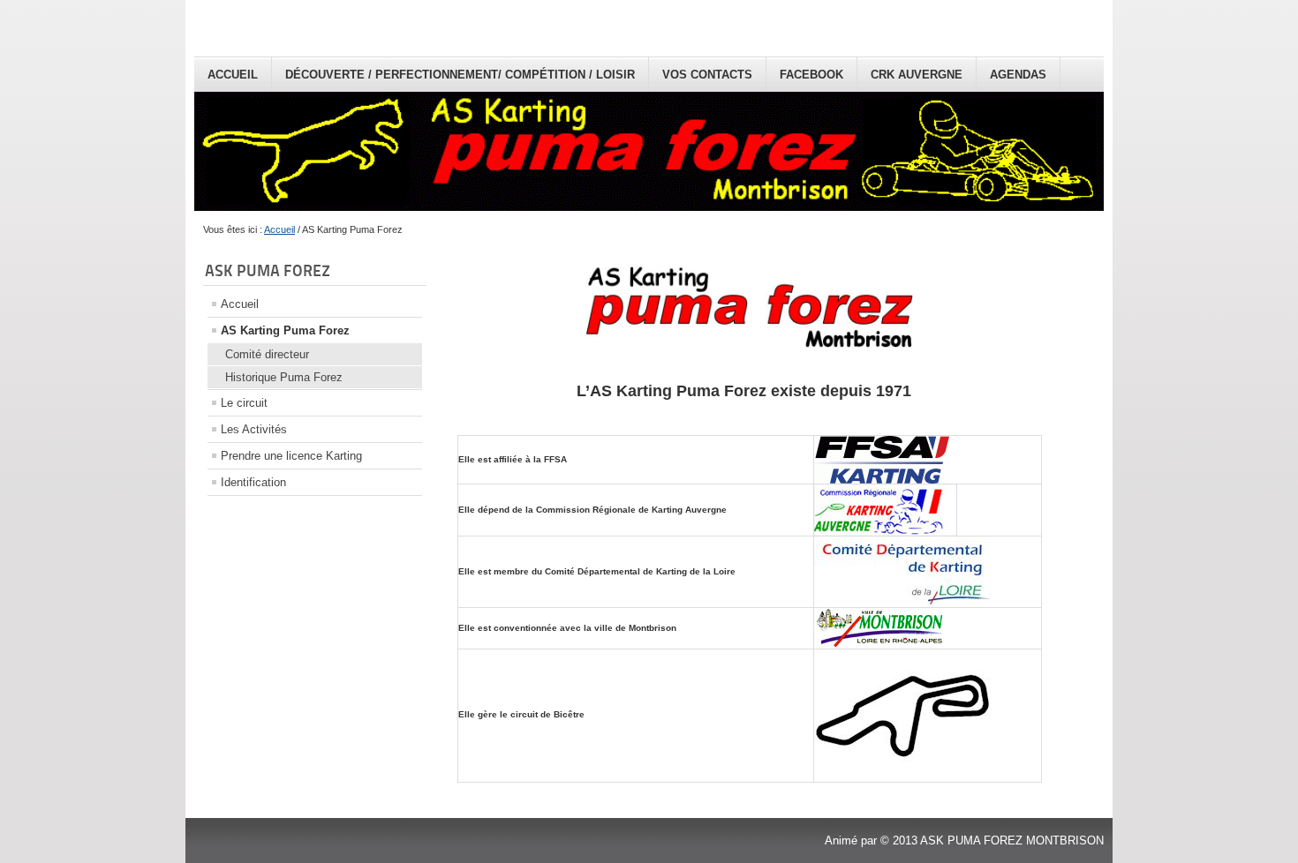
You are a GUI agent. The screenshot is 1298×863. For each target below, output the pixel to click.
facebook (811, 74)
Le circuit (244, 402)
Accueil (233, 74)
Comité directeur (267, 354)
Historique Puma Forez (284, 377)
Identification (253, 482)
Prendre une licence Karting (291, 455)
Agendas (1018, 74)
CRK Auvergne (916, 74)
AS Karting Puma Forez (285, 330)
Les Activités (254, 429)
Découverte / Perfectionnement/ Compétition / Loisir (460, 74)
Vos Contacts (707, 74)
